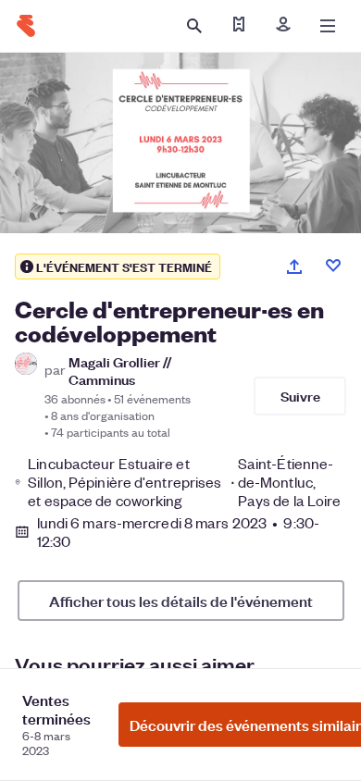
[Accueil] (26, 26)
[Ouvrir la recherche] (194, 26)
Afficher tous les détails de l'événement (181, 600)
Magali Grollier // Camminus (120, 370)
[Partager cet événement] (294, 266)
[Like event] (333, 266)
